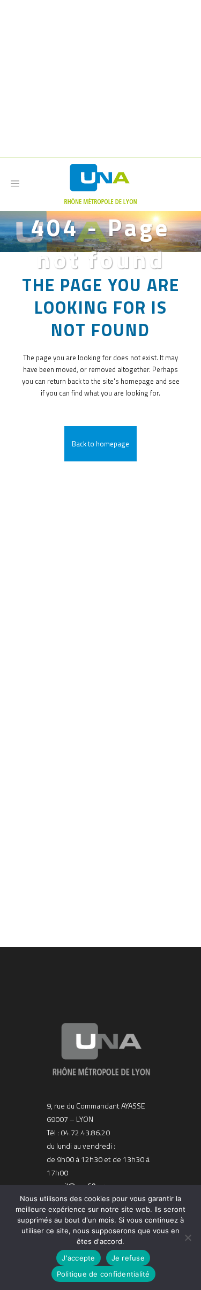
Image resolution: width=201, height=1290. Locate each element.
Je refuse (128, 1258)
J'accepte (78, 1258)
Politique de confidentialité (103, 1274)
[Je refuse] (187, 1237)
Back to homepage (100, 443)
